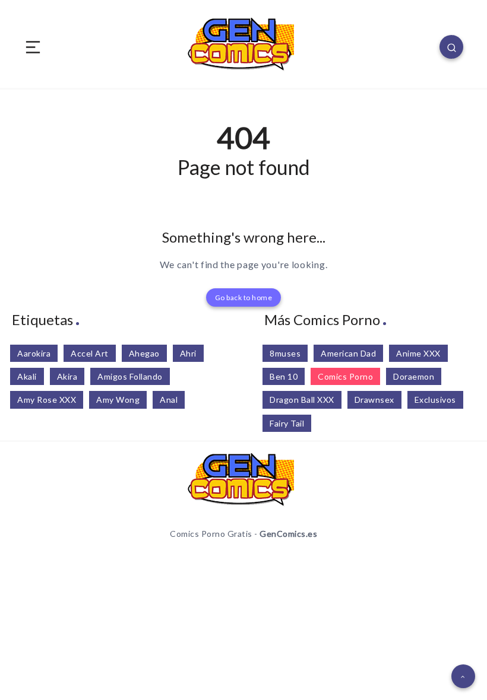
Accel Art (90, 353)
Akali (27, 376)
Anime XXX (418, 353)
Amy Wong (118, 399)
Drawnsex (374, 399)
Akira (67, 376)
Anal (169, 399)
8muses (285, 353)
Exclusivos (435, 399)
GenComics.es (288, 534)
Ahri (188, 353)
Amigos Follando (130, 376)
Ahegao (144, 353)
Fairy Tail (287, 423)
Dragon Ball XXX (302, 399)
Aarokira (33, 353)
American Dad (348, 353)
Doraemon (413, 376)
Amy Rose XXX (46, 399)
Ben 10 (284, 376)
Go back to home (244, 297)
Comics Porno (345, 376)
